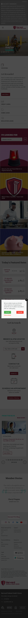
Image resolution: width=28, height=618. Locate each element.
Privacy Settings (7, 315)
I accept (7, 312)
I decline (20, 312)
